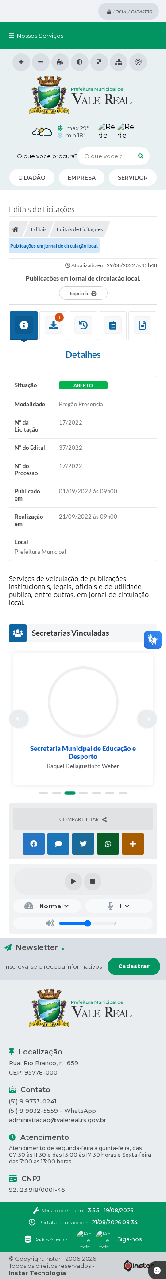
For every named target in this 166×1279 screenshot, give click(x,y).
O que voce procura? (47, 156)
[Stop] (92, 881)
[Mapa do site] (118, 62)
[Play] (73, 881)
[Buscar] (141, 156)
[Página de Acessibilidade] (138, 62)
